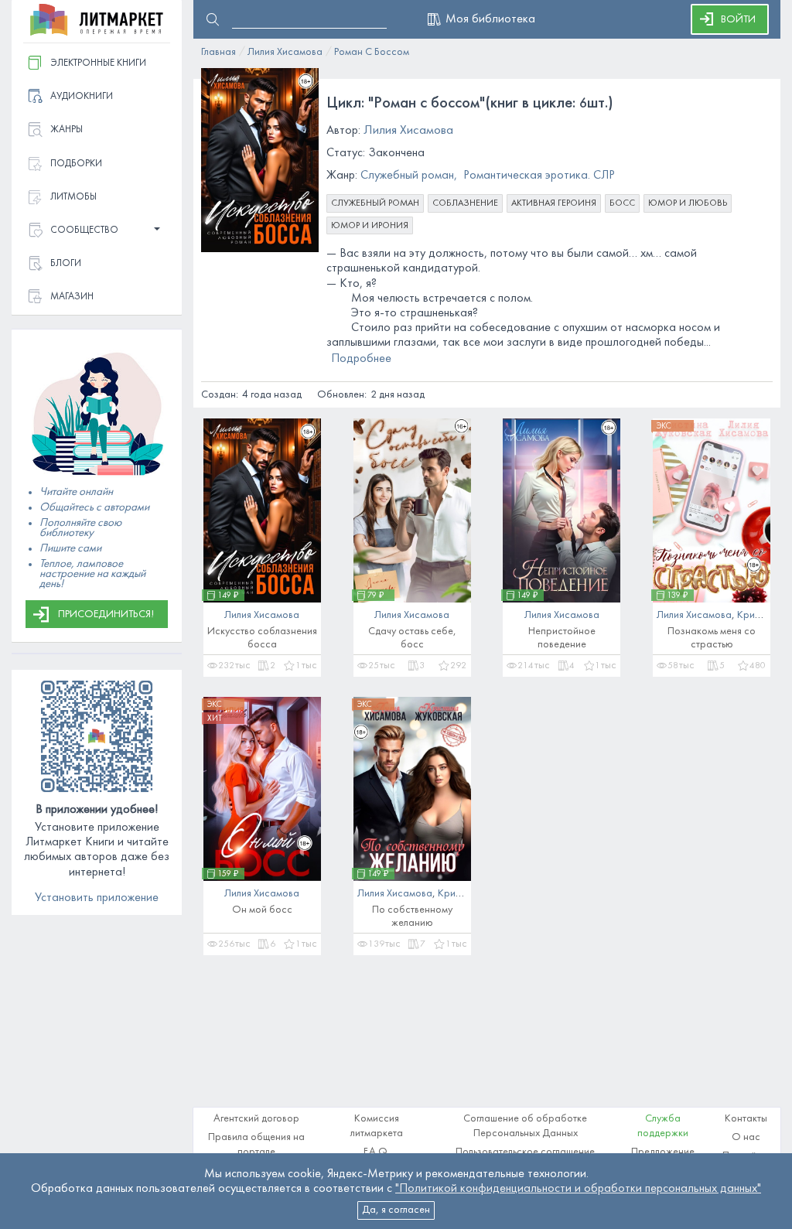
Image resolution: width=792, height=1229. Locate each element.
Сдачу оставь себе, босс (412, 638)
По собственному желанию (412, 916)
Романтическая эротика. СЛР (539, 175)
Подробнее (361, 359)
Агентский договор (256, 1119)
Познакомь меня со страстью (711, 638)
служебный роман (375, 203)
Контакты (746, 1119)
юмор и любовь (687, 203)
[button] (97, 231)
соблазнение (465, 203)
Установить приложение (97, 898)
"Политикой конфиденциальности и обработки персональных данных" (578, 1189)
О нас (746, 1137)
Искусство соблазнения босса (262, 638)
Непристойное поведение (562, 638)
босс (622, 203)
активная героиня (553, 203)
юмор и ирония (369, 225)
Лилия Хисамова (285, 52)
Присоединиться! (106, 614)
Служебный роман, (408, 175)
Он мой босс (262, 910)
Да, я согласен (396, 1210)
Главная (218, 52)
